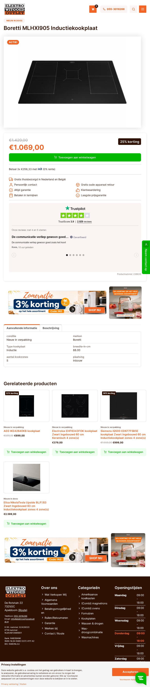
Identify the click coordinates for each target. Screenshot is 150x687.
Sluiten (23, 684)
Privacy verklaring (9, 684)
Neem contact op (146, 260)
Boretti (77, 339)
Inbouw (77, 360)
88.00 (76, 350)
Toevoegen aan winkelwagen (77, 157)
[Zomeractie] (57, 302)
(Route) (22, 610)
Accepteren (130, 671)
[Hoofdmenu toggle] (142, 9)
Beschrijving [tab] (51, 328)
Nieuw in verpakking (19, 339)
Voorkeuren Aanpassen (130, 680)
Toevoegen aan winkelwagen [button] (28, 451)
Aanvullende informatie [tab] (22, 328)
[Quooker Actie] (125, 302)
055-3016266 (20, 616)
